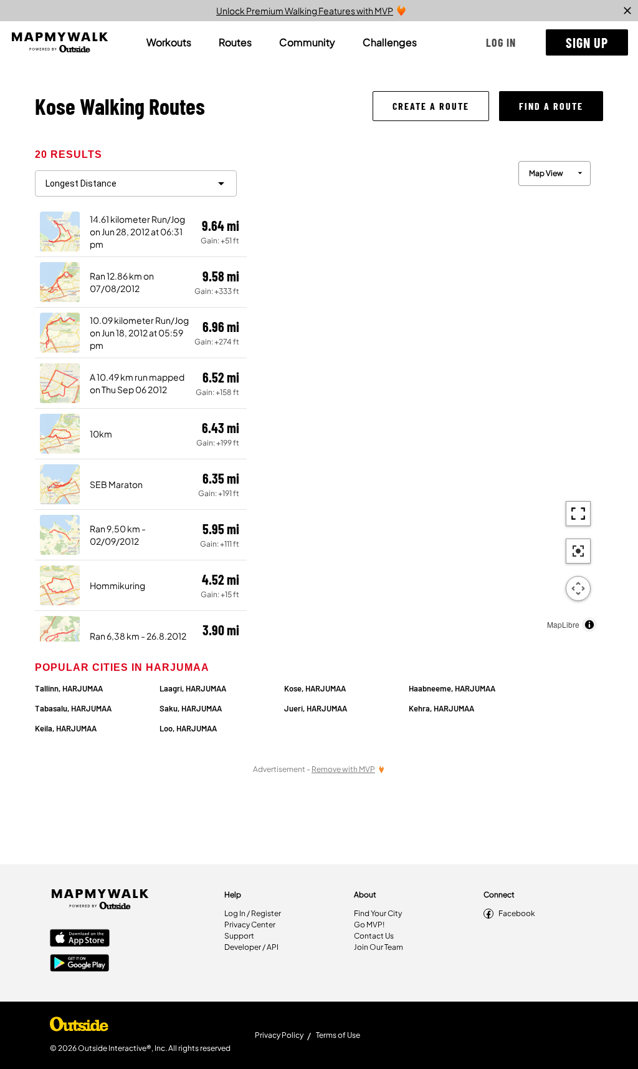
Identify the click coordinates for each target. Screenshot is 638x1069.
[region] (425, 393)
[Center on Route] (578, 551)
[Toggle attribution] (589, 624)
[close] (627, 10)
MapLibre (563, 624)
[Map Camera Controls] (578, 588)
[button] (501, 42)
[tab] (169, 42)
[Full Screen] (578, 513)
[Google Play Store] (80, 964)
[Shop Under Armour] (79, 1027)
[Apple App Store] (80, 939)
